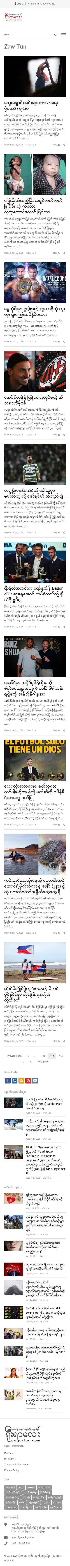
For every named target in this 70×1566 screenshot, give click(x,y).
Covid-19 (10, 1487)
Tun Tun (44, 1234)
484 (32, 1062)
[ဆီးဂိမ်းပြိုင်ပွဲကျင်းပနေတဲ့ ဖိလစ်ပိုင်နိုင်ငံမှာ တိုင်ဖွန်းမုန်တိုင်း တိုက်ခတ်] (35, 944)
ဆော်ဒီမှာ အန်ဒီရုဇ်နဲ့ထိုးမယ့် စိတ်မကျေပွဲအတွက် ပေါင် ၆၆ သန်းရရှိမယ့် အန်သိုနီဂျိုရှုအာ (34, 688)
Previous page (15, 1056)
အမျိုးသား (55, 1507)
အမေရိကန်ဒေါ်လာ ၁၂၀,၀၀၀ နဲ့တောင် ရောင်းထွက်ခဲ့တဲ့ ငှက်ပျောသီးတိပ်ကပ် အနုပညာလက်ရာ (43, 1398)
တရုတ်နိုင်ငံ (39, 1497)
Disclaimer (9, 1459)
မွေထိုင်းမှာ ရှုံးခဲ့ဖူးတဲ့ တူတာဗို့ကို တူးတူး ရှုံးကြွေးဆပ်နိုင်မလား (34, 311)
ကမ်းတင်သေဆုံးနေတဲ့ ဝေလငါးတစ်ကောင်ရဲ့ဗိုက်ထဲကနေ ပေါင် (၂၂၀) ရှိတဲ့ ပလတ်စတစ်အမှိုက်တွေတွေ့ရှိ (34, 886)
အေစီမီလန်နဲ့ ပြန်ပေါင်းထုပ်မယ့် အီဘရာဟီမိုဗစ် (33, 400)
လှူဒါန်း (46, 1502)
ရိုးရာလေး (23, 1556)
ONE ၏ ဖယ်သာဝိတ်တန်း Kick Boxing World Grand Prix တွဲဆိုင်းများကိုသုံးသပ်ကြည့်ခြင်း (45, 1313)
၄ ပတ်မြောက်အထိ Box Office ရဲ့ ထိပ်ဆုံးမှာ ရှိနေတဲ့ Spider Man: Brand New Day (44, 1104)
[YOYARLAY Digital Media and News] (35, 17)
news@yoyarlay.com (22, 1537)
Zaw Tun (31, 145)
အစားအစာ (11, 1507)
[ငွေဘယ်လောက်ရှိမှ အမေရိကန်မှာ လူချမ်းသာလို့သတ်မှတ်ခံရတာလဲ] (13, 1265)
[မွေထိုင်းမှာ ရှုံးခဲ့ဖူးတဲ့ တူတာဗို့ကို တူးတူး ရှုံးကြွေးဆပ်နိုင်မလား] (35, 264)
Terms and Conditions (16, 1465)
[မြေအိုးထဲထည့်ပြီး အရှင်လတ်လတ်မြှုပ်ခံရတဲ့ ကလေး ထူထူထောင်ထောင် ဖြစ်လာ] (35, 156)
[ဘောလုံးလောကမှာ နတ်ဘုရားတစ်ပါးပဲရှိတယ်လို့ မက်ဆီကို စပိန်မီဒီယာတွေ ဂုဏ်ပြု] (35, 742)
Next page (43, 1062)
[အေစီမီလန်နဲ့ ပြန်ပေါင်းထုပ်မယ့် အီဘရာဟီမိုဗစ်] (35, 353)
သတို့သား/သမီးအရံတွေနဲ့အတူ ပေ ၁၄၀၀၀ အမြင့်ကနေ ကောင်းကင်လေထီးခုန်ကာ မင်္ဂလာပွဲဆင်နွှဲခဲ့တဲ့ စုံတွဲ (45, 1128)
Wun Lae (47, 1113)
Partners (8, 1453)
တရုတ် (26, 1497)
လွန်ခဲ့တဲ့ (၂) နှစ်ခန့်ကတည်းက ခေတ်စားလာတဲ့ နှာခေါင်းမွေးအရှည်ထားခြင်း (43, 1247)
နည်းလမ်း (11, 1502)
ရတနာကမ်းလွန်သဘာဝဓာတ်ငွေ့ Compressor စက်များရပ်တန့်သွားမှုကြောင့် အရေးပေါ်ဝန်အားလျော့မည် (45, 1223)
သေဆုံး (57, 1502)
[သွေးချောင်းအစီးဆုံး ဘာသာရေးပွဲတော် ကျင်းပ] (35, 58)
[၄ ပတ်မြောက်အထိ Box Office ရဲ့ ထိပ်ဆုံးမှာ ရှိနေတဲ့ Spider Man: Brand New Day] (13, 1100)
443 (62, 1056)
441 (44, 1056)
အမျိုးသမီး (41, 1507)
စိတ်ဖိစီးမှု (45, 1492)
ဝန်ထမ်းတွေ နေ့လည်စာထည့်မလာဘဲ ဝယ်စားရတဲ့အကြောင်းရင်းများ (46, 1332)
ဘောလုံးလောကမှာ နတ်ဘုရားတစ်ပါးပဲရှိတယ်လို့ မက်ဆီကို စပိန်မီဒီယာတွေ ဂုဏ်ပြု (34, 792)
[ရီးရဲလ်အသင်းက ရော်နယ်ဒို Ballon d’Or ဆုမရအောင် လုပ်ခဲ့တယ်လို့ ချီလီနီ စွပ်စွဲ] (35, 544)
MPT (21, 1487)
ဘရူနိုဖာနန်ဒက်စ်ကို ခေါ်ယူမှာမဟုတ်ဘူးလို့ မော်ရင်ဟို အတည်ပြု (33, 493)
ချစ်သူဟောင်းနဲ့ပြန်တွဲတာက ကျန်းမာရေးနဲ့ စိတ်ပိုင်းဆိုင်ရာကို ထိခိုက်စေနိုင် (44, 1199)
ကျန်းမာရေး (31, 1492)
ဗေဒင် (22, 1502)
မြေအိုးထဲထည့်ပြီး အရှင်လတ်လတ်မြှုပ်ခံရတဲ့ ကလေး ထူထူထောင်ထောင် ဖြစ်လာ (33, 206)
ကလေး (31, 1487)
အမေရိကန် (26, 1507)
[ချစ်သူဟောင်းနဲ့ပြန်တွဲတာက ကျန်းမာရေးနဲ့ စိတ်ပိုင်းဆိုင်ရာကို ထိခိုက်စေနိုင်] (13, 1195)
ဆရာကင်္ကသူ (12, 1497)
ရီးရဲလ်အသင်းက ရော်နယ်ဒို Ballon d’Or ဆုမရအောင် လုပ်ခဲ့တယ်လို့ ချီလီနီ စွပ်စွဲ (34, 594)
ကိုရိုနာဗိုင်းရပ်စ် (13, 1492)
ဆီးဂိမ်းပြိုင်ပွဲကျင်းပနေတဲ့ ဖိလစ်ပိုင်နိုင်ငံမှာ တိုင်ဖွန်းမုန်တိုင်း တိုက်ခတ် (31, 994)
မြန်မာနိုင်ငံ (34, 1502)
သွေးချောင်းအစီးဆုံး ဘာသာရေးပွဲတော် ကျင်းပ (31, 105)
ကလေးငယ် (44, 1487)
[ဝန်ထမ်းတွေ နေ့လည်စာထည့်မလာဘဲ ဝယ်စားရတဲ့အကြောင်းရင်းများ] (13, 1330)
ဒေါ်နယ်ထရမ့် (55, 1497)
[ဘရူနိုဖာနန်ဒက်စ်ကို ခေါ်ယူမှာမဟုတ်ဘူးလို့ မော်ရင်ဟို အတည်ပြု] (35, 446)
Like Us (20, 4)
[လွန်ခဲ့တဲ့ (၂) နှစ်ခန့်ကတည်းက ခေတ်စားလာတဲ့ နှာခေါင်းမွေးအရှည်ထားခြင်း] (13, 1243)
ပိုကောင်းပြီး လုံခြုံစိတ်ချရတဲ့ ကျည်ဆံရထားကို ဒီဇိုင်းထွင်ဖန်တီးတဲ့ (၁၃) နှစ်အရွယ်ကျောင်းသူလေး (45, 1373)
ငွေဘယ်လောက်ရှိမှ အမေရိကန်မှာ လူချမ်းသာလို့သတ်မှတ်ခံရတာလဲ (45, 1266)
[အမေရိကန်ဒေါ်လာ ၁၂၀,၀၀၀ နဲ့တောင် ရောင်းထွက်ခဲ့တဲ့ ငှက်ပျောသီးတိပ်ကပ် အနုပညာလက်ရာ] (13, 1391)
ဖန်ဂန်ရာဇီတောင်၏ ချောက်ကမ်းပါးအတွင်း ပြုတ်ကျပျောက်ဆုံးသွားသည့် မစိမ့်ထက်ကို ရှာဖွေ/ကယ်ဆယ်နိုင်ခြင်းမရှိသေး (45, 1289)
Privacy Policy (11, 1470)
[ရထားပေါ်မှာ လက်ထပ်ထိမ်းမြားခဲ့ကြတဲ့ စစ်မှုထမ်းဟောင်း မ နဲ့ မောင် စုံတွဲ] (13, 1348)
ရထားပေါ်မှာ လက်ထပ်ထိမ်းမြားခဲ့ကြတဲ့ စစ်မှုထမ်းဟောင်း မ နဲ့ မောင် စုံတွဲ (45, 1352)
